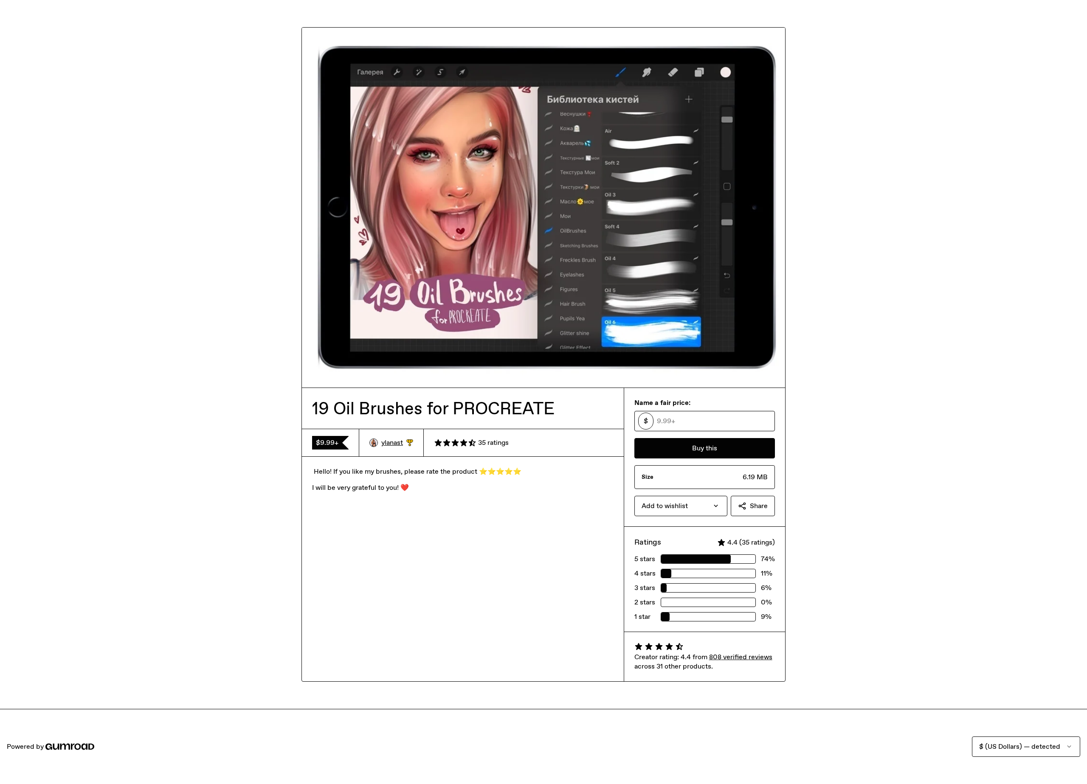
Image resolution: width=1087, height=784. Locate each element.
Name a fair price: (662, 403)
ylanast (397, 442)
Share (759, 506)
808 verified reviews (740, 657)
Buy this (704, 448)
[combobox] (680, 506)
